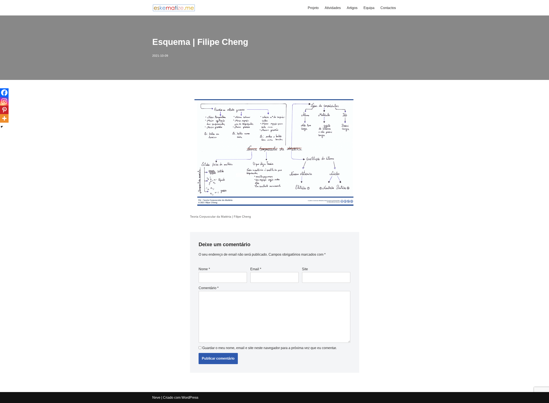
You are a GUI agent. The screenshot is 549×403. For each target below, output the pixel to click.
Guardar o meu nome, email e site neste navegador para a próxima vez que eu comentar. (269, 348)
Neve (156, 397)
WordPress (189, 397)
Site (305, 269)
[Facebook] (4, 92)
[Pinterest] (4, 109)
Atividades (333, 8)
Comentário (209, 288)
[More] (4, 118)
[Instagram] (4, 101)
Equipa (368, 8)
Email (255, 269)
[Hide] (1, 126)
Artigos (352, 8)
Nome (204, 269)
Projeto (313, 8)
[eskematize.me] (173, 8)
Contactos (388, 8)
